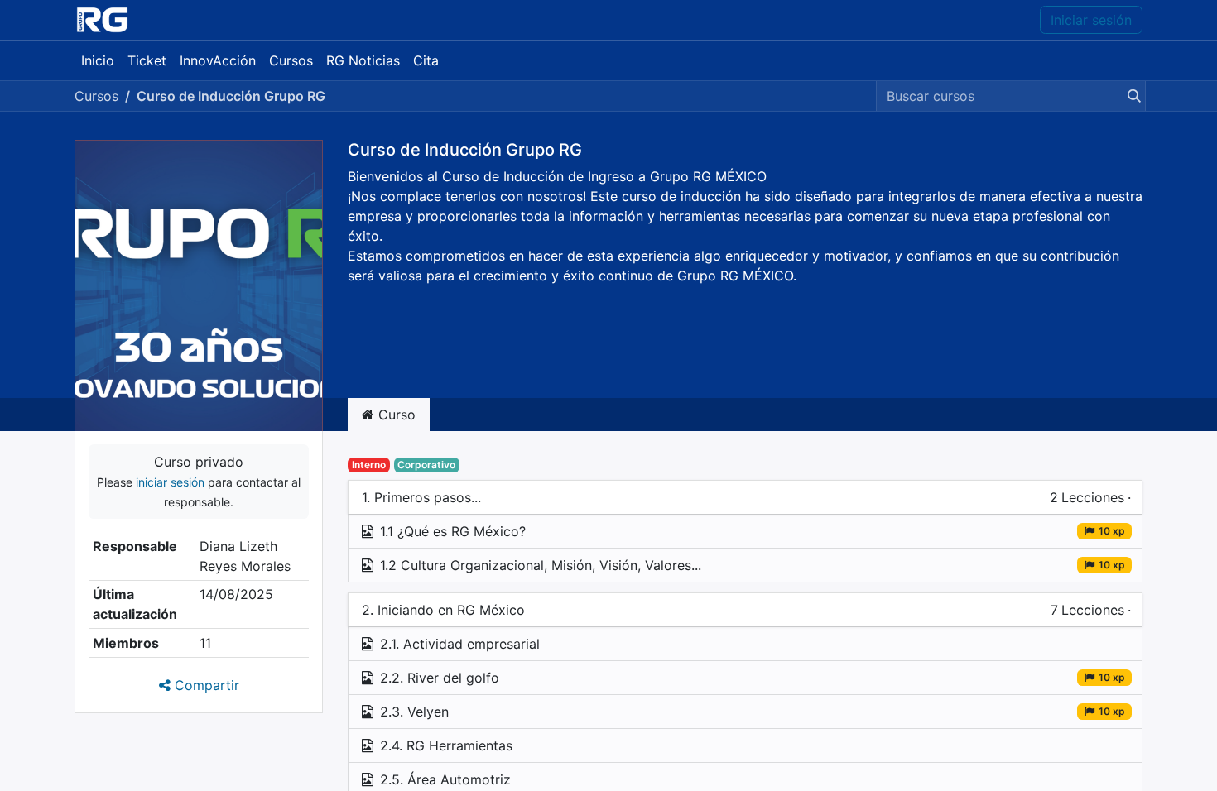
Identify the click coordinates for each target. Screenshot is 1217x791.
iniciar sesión (170, 482)
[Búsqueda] (1131, 96)
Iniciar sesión (1091, 20)
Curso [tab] (395, 414)
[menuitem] (98, 60)
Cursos (96, 96)
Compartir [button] (205, 685)
